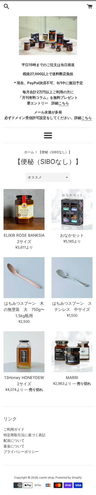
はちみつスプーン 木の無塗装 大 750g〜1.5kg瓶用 (24, 309)
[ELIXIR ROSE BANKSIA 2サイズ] (24, 209)
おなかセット (72, 235)
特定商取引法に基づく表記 (24, 435)
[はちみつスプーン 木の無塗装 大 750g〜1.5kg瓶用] (24, 277)
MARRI (72, 377)
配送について (13, 440)
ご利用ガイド (13, 429)
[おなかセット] (72, 209)
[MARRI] (72, 351)
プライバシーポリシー (20, 451)
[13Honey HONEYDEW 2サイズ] (24, 351)
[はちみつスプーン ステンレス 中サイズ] (72, 277)
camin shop (46, 477)
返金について (13, 446)
